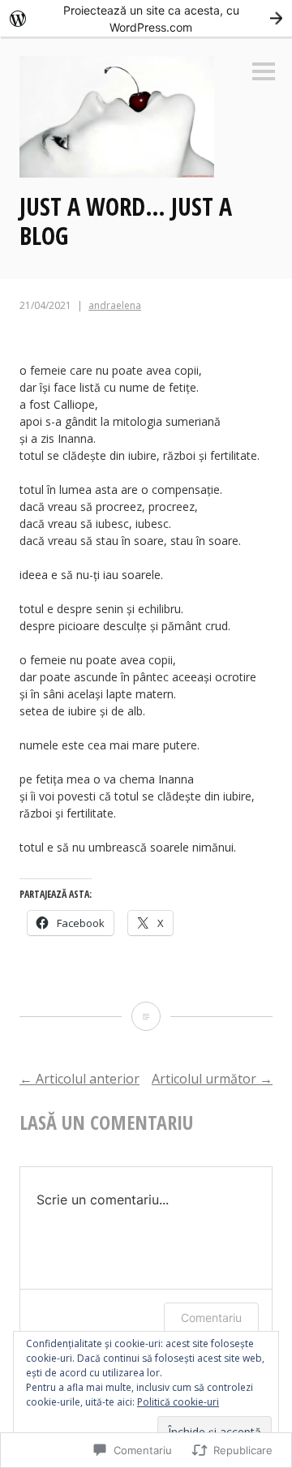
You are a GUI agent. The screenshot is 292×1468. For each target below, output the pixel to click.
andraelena (114, 305)
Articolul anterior (79, 1079)
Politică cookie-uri (178, 1402)
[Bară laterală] (263, 72)
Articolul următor (212, 1079)
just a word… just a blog (125, 221)
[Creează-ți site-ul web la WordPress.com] (146, 18)
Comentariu (211, 1317)
